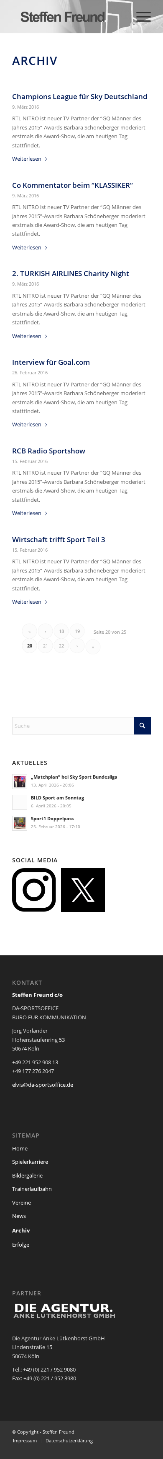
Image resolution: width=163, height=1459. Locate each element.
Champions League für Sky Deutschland (80, 96)
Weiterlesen (26, 158)
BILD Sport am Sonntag (57, 797)
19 (77, 631)
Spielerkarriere (30, 1161)
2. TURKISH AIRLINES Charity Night (70, 273)
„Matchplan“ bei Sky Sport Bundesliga (74, 777)
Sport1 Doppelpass (52, 818)
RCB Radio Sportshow (49, 451)
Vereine (21, 1202)
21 (45, 645)
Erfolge (20, 1244)
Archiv (21, 1230)
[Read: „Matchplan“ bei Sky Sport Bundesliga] (19, 781)
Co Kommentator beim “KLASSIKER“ (72, 185)
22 (61, 645)
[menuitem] (139, 16)
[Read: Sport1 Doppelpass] (19, 823)
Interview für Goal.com (51, 362)
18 (61, 631)
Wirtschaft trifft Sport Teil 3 (58, 539)
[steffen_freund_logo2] (67, 16)
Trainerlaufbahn (32, 1189)
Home (20, 1148)
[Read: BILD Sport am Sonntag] (19, 802)
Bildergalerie (27, 1175)
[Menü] (139, 16)
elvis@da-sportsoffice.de (42, 1084)
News (19, 1216)
